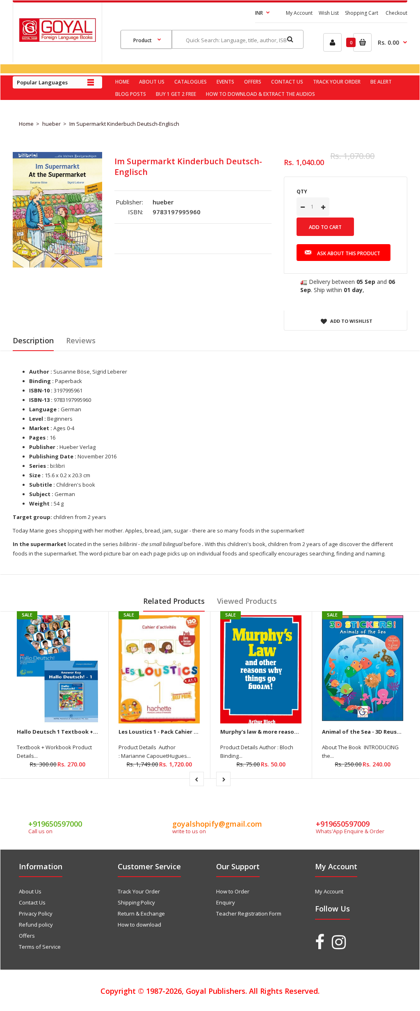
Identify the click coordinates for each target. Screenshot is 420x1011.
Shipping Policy (136, 902)
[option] (57, 209)
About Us (30, 891)
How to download (139, 924)
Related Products (174, 601)
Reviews (81, 340)
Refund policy (36, 924)
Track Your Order (139, 891)
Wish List (329, 12)
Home (26, 123)
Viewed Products (247, 601)
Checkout (396, 12)
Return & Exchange (141, 913)
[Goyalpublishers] (57, 39)
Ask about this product (348, 253)
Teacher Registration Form (248, 913)
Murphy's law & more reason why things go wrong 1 (291, 731)
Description (33, 340)
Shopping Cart (361, 12)
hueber (51, 123)
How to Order (232, 891)
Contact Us (32, 902)
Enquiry (225, 902)
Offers (27, 935)
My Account (299, 12)
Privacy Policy (35, 913)
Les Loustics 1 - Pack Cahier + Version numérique (185, 731)
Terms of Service (40, 946)
